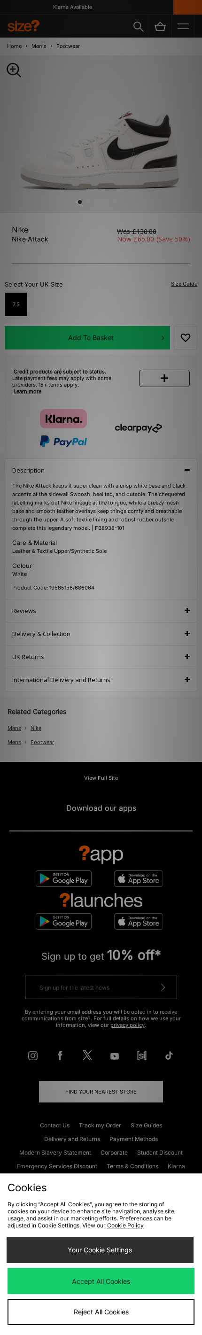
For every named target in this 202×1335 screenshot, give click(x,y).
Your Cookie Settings (100, 1250)
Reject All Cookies (101, 1312)
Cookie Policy (125, 1225)
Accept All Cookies (101, 1281)
